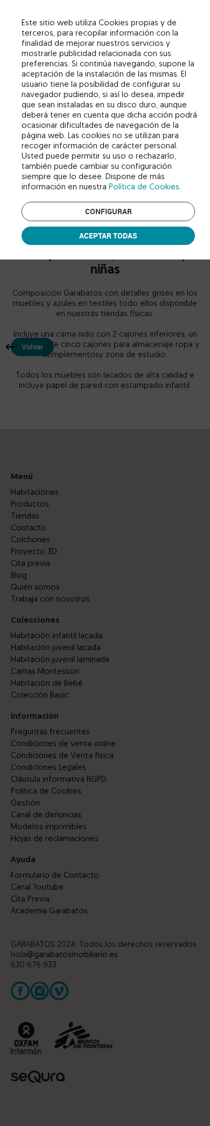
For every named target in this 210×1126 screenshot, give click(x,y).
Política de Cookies (144, 187)
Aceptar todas (108, 235)
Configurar (108, 211)
